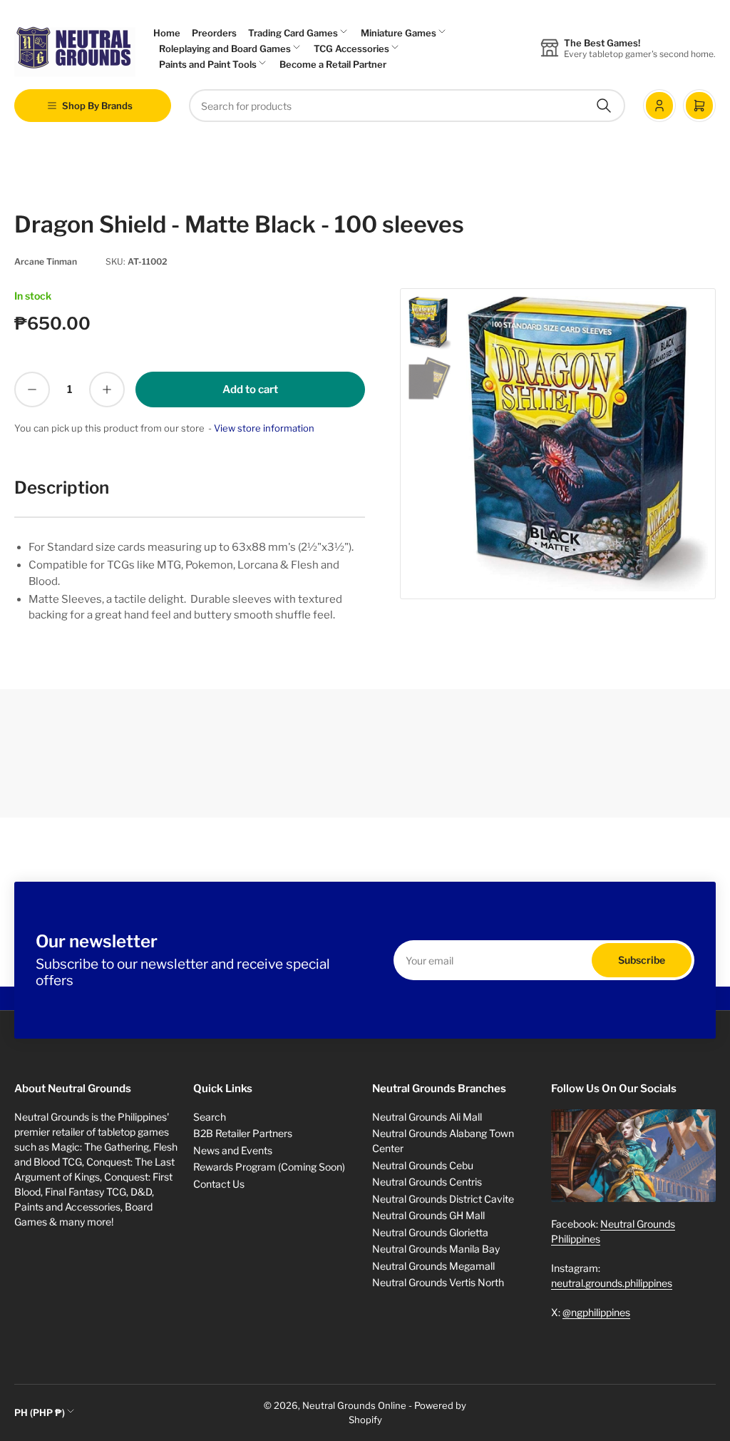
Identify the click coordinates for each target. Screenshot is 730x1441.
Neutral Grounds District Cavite (443, 1199)
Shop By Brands (97, 105)
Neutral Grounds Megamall (433, 1266)
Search (209, 1117)
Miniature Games (398, 33)
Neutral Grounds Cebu (422, 1165)
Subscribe (641, 960)
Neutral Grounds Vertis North (438, 1282)
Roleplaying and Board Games (225, 48)
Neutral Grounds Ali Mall (427, 1117)
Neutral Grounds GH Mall (428, 1215)
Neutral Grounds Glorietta (430, 1232)
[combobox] (407, 105)
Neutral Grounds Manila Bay (436, 1249)
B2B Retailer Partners (242, 1133)
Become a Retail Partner (332, 64)
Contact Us (219, 1184)
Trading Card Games (293, 33)
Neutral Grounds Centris (427, 1182)
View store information (264, 428)
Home (166, 33)
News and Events (232, 1150)
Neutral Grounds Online (354, 1405)
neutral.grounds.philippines (611, 1283)
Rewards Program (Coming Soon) (269, 1167)
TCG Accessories (351, 48)
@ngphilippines (596, 1312)
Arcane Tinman (45, 261)
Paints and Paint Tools (208, 64)
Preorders (214, 33)
